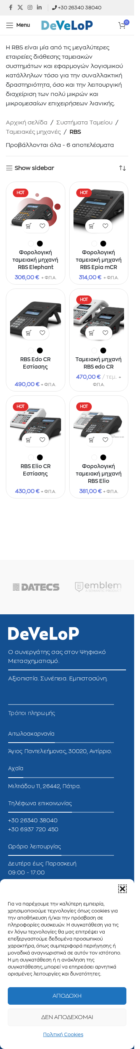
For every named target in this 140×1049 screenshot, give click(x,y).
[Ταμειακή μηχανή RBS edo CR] (99, 318)
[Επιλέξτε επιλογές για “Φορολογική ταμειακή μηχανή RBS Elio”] (92, 440)
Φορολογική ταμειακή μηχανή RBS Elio (99, 474)
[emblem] (98, 587)
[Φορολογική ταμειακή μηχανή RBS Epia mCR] (99, 211)
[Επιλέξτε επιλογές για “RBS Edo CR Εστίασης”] (28, 333)
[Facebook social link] (10, 7)
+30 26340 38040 (80, 7)
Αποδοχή (67, 996)
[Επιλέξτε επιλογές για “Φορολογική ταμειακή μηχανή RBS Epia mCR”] (92, 226)
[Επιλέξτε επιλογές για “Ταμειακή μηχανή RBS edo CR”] (92, 333)
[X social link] (20, 7)
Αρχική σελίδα (26, 123)
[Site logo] (67, 25)
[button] (122, 889)
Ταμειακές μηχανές (33, 132)
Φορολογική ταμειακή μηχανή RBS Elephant (35, 260)
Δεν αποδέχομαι (67, 1017)
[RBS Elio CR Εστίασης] (35, 425)
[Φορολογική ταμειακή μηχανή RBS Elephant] (35, 211)
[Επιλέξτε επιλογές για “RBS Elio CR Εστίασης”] (28, 440)
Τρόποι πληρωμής (31, 713)
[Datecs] (36, 587)
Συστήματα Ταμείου (84, 123)
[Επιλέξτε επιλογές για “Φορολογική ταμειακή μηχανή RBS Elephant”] (28, 226)
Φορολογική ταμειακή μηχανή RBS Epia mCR (99, 260)
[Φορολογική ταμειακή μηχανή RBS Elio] (99, 425)
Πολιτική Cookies (63, 1034)
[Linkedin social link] (39, 7)
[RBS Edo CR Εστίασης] (35, 318)
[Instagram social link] (30, 7)
